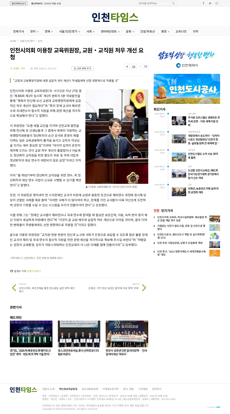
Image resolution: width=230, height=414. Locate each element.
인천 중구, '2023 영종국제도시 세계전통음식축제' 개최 (181, 253)
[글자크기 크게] (145, 66)
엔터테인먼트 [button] (109, 31)
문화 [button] (129, 31)
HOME (13, 41)
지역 (195, 31)
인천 (40, 41)
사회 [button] (89, 31)
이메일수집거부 (111, 389)
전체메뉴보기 (20, 3)
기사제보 (143, 389)
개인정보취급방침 (68, 389)
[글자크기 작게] (140, 66)
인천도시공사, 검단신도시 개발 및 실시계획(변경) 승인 (181, 236)
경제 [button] (48, 31)
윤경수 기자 (19, 68)
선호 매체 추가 (84, 68)
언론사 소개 (48, 389)
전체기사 (18, 31)
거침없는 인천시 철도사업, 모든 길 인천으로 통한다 (181, 227)
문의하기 (156, 389)
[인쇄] (133, 66)
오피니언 (181, 31)
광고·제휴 (128, 389)
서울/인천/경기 (27, 41)
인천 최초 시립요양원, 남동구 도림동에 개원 (179, 243)
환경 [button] (164, 31)
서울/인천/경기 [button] (68, 31)
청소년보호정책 (90, 389)
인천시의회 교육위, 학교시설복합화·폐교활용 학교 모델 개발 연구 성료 (182, 218)
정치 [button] (33, 31)
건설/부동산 (147, 31)
